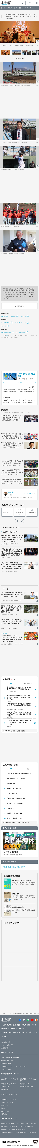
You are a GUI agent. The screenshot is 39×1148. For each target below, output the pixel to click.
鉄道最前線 (4, 1048)
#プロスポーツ (5, 322)
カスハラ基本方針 (21, 1132)
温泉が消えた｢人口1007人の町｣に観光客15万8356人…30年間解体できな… (19, 688)
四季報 (13, 1028)
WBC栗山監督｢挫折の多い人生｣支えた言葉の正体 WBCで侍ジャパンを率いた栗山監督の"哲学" (12, 445)
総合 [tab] (11, 683)
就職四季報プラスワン (14, 788)
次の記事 (31, 387)
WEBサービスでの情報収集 (9, 1126)
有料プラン (4, 1105)
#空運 (14, 867)
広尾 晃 (11, 492)
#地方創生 (13, 316)
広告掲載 (33, 1123)
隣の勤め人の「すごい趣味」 (16, 778)
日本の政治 (10, 808)
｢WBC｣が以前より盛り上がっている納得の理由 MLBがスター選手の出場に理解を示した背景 (12, 418)
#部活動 (23, 316)
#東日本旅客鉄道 (6, 332)
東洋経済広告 (5, 1086)
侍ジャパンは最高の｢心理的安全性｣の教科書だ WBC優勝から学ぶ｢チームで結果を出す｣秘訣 (12, 472)
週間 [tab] (28, 769)
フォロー (19, 382)
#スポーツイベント (20, 322)
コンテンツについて (7, 1102)
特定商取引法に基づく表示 (17, 1129)
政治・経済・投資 (14, 1032)
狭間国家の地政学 (18, 907)
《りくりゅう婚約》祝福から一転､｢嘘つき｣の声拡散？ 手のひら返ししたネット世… (19, 722)
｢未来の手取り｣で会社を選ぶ (16, 798)
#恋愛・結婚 (7, 867)
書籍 (20, 1028)
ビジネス (4, 1032)
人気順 (26, 8)
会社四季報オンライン (7, 1060)
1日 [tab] (11, 769)
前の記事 (7, 397)
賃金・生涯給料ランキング (15, 818)
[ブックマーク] (17, 521)
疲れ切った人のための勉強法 (21, 880)
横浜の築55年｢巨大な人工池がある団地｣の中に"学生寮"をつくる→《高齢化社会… (18, 697)
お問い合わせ (32, 1132)
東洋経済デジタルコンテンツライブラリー (13, 1066)
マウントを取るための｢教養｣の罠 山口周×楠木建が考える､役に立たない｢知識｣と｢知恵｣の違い (12, 594)
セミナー (4, 1028)
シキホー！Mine (6, 1069)
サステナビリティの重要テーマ (17, 803)
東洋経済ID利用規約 (7, 1132)
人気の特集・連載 (10, 765)
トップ (3, 8)
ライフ (9, 1013)
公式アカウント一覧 (22, 1123)
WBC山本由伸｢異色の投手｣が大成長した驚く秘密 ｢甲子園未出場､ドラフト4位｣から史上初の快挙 (12, 463)
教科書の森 (4, 1089)
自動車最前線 (11, 783)
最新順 (10, 8)
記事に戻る (3, 16)
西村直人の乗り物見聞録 (14, 813)
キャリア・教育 (26, 1032)
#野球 (3, 316)
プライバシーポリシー (26, 1126)
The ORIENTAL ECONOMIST (10, 1057)
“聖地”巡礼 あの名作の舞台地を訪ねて (19, 773)
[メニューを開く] (37, 3)
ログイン (29, 3)
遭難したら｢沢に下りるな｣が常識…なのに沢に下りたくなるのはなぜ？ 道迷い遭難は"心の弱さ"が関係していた (12, 609)
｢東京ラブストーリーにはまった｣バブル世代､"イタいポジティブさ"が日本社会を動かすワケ (12, 621)
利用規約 (4, 1114)
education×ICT (5, 1042)
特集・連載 (18, 8)
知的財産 (4, 1129)
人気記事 (6, 679)
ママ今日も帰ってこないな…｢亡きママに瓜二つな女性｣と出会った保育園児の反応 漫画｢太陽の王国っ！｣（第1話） (11, 638)
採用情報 (11, 1123)
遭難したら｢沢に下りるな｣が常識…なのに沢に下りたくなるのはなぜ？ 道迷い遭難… (19, 714)
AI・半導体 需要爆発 (10, 852)
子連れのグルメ (12, 793)
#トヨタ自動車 (20, 332)
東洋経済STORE (6, 1063)
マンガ (34, 1025)
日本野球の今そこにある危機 (26, 375)
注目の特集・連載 (9, 828)
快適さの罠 (16, 894)
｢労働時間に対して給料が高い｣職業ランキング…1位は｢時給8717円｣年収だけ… (19, 705)
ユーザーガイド (6, 1111)
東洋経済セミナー (25, 1084)
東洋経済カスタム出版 (26, 1086)
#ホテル (3, 326)
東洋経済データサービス (8, 1084)
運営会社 (4, 1123)
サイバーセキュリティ (7, 1045)
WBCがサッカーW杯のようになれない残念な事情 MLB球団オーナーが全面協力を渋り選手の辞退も (12, 436)
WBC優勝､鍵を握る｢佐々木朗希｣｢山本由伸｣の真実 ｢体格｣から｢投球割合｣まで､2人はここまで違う (11, 481)
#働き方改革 (21, 867)
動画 (31, 8)
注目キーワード (8, 861)
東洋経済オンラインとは (8, 1099)
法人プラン (4, 1108)
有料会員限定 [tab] (28, 683)
